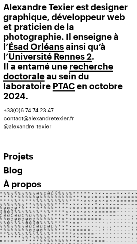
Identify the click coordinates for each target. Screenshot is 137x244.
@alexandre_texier (28, 126)
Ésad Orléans (36, 46)
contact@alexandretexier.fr (39, 118)
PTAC (64, 85)
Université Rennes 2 (50, 56)
